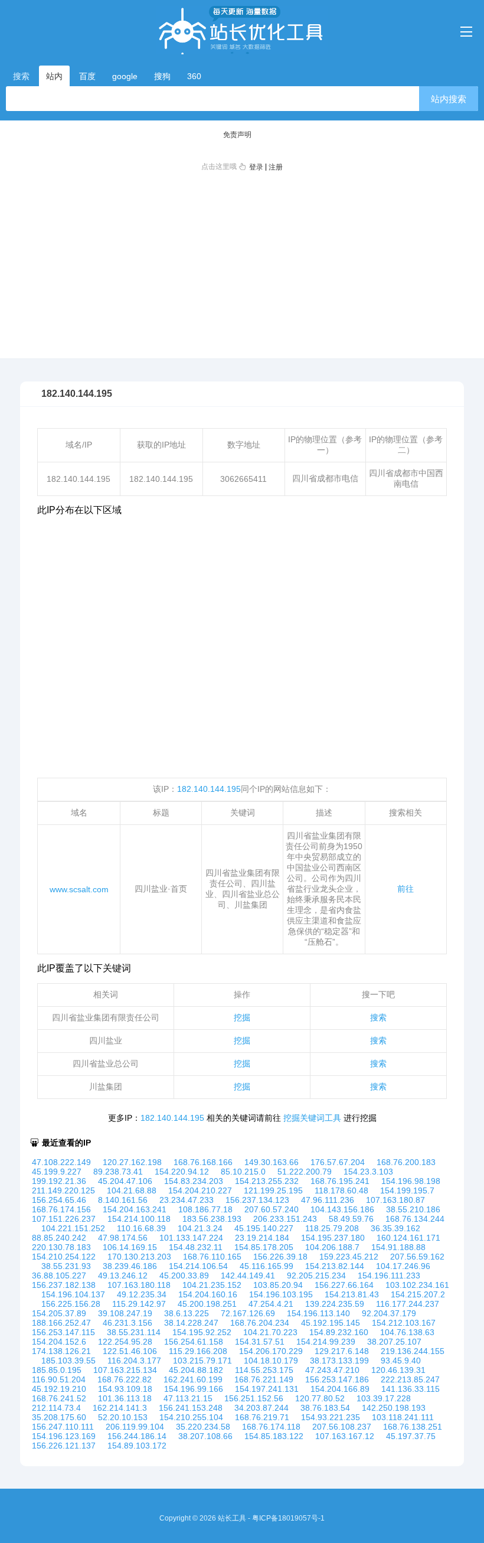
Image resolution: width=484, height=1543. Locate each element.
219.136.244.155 (412, 1351)
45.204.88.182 (196, 1370)
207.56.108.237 (341, 1426)
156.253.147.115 (63, 1332)
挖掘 (242, 1017)
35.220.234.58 (203, 1426)
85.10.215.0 (243, 1171)
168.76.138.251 (412, 1426)
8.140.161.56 (123, 1200)
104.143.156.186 (342, 1209)
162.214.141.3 (120, 1407)
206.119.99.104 (135, 1426)
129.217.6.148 (342, 1351)
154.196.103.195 (281, 1294)
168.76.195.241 (339, 1181)
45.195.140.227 (263, 1228)
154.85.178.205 (263, 1247)
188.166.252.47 (61, 1322)
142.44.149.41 (248, 1275)
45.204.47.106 (125, 1181)
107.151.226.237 (64, 1219)
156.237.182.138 (64, 1285)
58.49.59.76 (351, 1219)
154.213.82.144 (334, 1266)
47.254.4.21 (270, 1304)
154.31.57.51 (259, 1341)
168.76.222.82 (124, 1379)
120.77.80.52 (320, 1398)
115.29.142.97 (139, 1304)
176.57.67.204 (337, 1162)
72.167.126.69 (248, 1313)
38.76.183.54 (325, 1407)
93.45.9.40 (401, 1360)
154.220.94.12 (182, 1171)
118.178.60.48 (341, 1190)
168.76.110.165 (212, 1256)
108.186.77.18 (205, 1209)
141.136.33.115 (410, 1389)
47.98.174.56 (123, 1237)
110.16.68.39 (141, 1228)
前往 (405, 888)
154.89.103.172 (136, 1445)
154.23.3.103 (368, 1171)
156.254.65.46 (59, 1200)
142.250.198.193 (394, 1407)
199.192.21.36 (59, 1181)
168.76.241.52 (59, 1398)
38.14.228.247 (191, 1322)
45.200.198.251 (207, 1304)
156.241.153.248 (191, 1407)
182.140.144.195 (209, 789)
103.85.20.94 (278, 1285)
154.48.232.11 (196, 1247)
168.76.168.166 (203, 1162)
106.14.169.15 (130, 1247)
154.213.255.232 (267, 1181)
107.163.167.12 (344, 1436)
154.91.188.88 (398, 1247)
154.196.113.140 (318, 1313)
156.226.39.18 (280, 1256)
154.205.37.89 (59, 1313)
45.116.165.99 (266, 1266)
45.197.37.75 (411, 1436)
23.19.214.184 (262, 1237)
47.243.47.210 (332, 1370)
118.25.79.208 (332, 1228)
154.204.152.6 (59, 1341)
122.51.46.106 (130, 1351)
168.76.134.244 (414, 1219)
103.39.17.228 (384, 1398)
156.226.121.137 (64, 1445)
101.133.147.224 (191, 1237)
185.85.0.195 (56, 1370)
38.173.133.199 (339, 1360)
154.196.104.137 (73, 1294)
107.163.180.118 (139, 1285)
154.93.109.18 (125, 1389)
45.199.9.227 (56, 1171)
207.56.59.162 (417, 1256)
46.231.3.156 (127, 1322)
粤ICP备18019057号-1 (288, 1518)
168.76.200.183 (406, 1162)
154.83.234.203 (193, 1181)
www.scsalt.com (79, 889)
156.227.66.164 (344, 1285)
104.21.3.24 (200, 1228)
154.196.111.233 (389, 1275)
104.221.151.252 (73, 1228)
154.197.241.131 (267, 1389)
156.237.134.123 (257, 1200)
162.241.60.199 (193, 1379)
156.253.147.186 (337, 1379)
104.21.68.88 (131, 1190)
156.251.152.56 (253, 1398)
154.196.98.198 (410, 1181)
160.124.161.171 (408, 1237)
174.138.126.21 (61, 1351)
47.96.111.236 (327, 1200)
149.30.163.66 (271, 1162)
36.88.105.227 (59, 1275)
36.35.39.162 (395, 1228)
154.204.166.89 (339, 1389)
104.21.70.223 (270, 1332)
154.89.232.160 (338, 1332)
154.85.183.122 (273, 1436)
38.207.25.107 (394, 1341)
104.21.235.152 (211, 1285)
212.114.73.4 (56, 1407)
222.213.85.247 (410, 1379)
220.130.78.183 (61, 1247)
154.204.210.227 (200, 1190)
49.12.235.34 (141, 1294)
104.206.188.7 (332, 1247)
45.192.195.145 (330, 1322)
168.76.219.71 (262, 1417)
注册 (276, 167)
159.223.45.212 (348, 1256)
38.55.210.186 (413, 1209)
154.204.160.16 (207, 1294)
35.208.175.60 (59, 1417)
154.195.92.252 (201, 1332)
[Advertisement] (242, 264)
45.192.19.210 (59, 1389)
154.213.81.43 (352, 1294)
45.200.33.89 (184, 1275)
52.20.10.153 (123, 1417)
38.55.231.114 (134, 1332)
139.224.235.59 (334, 1304)
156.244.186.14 (136, 1436)
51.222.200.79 (304, 1171)
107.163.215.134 (125, 1370)
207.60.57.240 (271, 1209)
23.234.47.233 (186, 1200)
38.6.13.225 (186, 1313)
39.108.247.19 (125, 1313)
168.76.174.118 (271, 1426)
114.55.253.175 (264, 1370)
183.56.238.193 (211, 1219)
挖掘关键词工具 (312, 1118)
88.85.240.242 (59, 1237)
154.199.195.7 (407, 1190)
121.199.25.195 (273, 1190)
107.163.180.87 (395, 1200)
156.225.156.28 (70, 1304)
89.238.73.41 (118, 1171)
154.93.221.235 (330, 1417)
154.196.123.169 (64, 1436)
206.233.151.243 (285, 1219)
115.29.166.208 (198, 1351)
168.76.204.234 (259, 1322)
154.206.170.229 (271, 1351)
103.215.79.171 (202, 1360)
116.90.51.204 (59, 1379)
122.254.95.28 (125, 1341)
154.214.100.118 (139, 1219)
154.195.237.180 (333, 1237)
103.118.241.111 (403, 1417)
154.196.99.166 (193, 1389)
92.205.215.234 (316, 1275)
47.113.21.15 (187, 1398)
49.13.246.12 (123, 1275)
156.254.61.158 (193, 1341)
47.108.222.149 (61, 1162)
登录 (256, 167)
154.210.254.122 (64, 1256)
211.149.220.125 (63, 1190)
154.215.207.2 (418, 1294)
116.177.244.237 (407, 1304)
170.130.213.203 (139, 1256)
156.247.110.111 (63, 1426)
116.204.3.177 (134, 1360)
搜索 (378, 1017)
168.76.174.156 (61, 1209)
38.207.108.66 (205, 1436)
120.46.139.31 (398, 1370)
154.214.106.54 (198, 1266)
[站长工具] (242, 30)
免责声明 (237, 135)
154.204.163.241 (134, 1209)
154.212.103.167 (404, 1322)
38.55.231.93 (66, 1266)
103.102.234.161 (417, 1285)
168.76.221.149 (263, 1379)
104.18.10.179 (271, 1360)
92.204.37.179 (389, 1313)
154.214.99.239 (325, 1341)
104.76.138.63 (407, 1332)
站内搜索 (448, 99)
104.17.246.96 (403, 1266)
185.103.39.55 (68, 1360)
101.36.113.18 (125, 1398)
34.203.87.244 (261, 1407)
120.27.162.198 (132, 1162)
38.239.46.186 (130, 1266)
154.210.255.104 (191, 1417)
